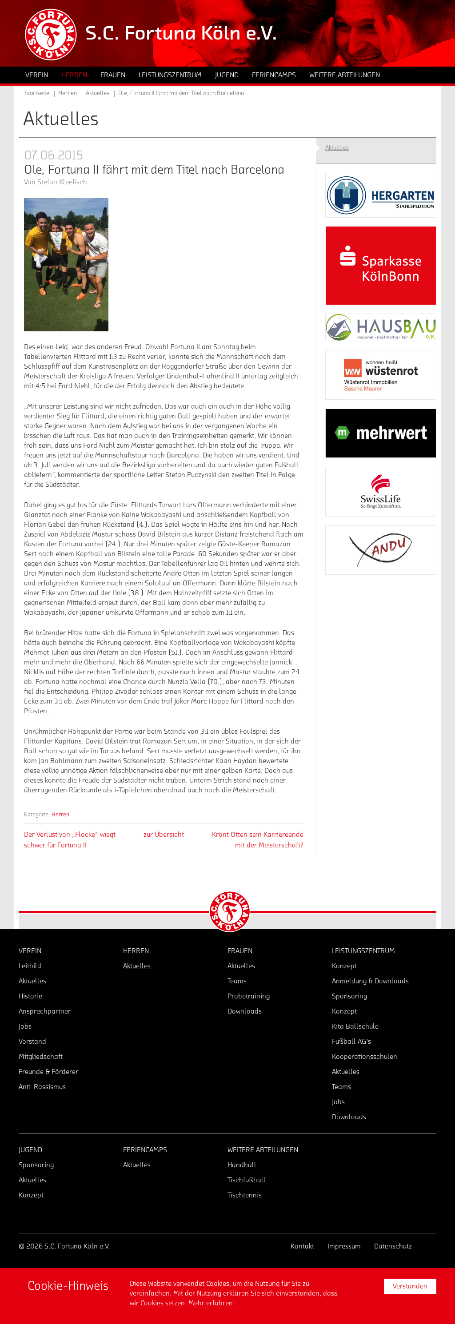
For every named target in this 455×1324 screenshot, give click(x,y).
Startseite (36, 93)
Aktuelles (97, 93)
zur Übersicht (164, 834)
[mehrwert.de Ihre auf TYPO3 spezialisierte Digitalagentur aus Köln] (380, 433)
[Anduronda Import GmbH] (380, 550)
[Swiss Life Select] (380, 492)
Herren (60, 814)
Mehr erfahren (210, 1303)
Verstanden (410, 1286)
